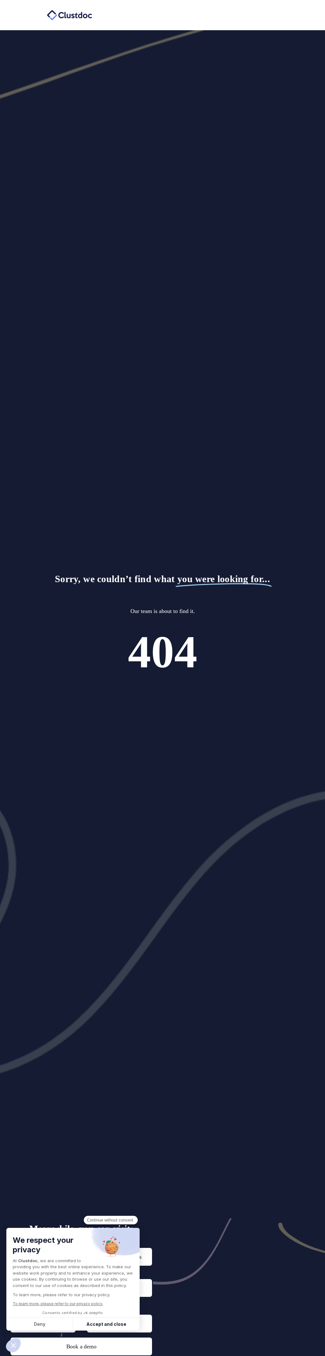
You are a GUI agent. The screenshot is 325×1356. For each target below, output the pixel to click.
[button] (221, 15)
